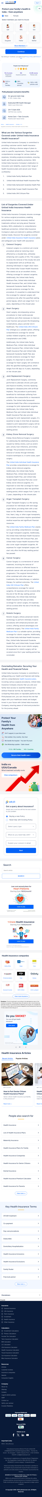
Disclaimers (6, 1295)
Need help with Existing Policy (21, 820)
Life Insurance (8, 1311)
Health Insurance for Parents (14, 1186)
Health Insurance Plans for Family (15, 1148)
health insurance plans (28, 679)
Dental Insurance (9, 1171)
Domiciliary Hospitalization (13, 1246)
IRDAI (2, 1443)
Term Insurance (9, 1314)
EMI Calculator (6, 1342)
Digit (21, 978)
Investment (7, 1316)
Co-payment (8, 1223)
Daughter (8, 40)
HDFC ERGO (21, 990)
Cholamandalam (7, 978)
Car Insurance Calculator (9, 1355)
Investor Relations (7, 1406)
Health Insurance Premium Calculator (17, 1179)
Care (34, 966)
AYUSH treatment (10, 1216)
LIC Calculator (5, 1344)
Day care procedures (11, 1231)
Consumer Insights (7, 1378)
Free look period (9, 1277)
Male (6, 16)
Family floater (8, 1269)
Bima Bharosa (10, 1443)
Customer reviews (7, 1370)
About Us (4, 1386)
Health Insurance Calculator (10, 1350)
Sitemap (4, 1389)
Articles (3, 1367)
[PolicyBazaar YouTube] (27, 1435)
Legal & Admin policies (8, 1395)
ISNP (3, 1397)
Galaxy (34, 978)
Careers (3, 1392)
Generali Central (7, 990)
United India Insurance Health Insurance (21, 238)
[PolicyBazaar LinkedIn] (23, 1435)
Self (8, 29)
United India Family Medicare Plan (22, 527)
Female (15, 16)
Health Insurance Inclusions (13, 1254)
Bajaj (21, 966)
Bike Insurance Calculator (9, 1358)
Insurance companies (8, 1372)
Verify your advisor (7, 1403)
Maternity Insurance (10, 1140)
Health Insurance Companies (14, 1156)
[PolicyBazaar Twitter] (18, 1435)
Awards (3, 1375)
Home (2, 124)
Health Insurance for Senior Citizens (16, 1163)
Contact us (4, 1400)
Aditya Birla (7, 966)
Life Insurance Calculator (9, 1347)
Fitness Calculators (10, 1333)
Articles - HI (19, 124)
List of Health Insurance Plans (14, 1133)
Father (21, 40)
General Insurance (10, 1308)
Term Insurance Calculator (9, 1339)
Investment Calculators (11, 1331)
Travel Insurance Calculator (10, 1353)
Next (21, 850)
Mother (34, 40)
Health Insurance (10, 124)
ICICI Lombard (34, 990)
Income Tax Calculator (8, 1336)
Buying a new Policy (17, 816)
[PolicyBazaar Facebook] (13, 1435)
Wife (21, 29)
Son (34, 29)
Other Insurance (9, 1322)
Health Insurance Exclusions (14, 1262)
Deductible (7, 1239)
